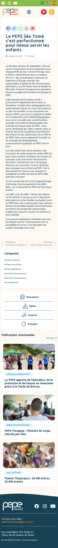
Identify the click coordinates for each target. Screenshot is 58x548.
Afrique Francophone (13, 264)
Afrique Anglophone (12, 269)
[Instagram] (9, 3)
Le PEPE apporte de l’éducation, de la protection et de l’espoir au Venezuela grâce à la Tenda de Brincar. (29, 383)
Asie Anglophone (11, 282)
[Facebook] (3, 3)
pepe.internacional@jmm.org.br (17, 522)
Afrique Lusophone (12, 260)
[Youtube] (15, 3)
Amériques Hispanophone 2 (15, 273)
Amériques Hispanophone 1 (15, 278)
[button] (29, 12)
